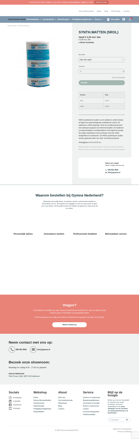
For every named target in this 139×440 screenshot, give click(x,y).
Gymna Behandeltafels (42, 400)
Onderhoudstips (89, 414)
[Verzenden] (126, 420)
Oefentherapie (38, 406)
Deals (35, 397)
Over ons (61, 397)
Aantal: (82, 66)
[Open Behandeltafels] (40, 19)
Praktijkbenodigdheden (42, 409)
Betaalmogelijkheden (91, 400)
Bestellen (84, 83)
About (99, 11)
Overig (14, 25)
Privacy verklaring (124, 431)
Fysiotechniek (38, 403)
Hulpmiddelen (38, 412)
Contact (126, 11)
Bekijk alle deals (101, 2)
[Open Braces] (102, 19)
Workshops (115, 11)
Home (9, 25)
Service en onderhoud (91, 397)
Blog (106, 11)
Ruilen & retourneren (91, 406)
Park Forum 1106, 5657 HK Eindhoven (24, 376)
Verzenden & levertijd (91, 403)
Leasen (86, 409)
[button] (116, 77)
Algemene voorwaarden (122, 429)
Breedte (82, 54)
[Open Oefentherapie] (70, 19)
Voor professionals (86, 11)
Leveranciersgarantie (91, 412)
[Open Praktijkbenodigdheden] (93, 19)
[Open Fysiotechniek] (55, 19)
